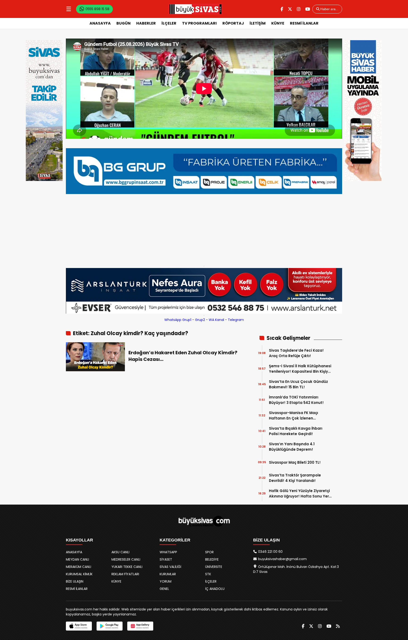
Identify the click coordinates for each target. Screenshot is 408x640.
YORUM (165, 581)
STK (208, 574)
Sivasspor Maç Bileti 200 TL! (295, 462)
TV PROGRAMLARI (199, 23)
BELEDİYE (212, 559)
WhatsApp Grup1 (177, 319)
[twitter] (290, 9)
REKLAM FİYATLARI (125, 574)
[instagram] (299, 9)
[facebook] (281, 9)
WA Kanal (216, 319)
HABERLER (146, 23)
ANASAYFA (100, 23)
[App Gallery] (140, 626)
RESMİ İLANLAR (304, 23)
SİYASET (166, 559)
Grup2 (200, 319)
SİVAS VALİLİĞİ (170, 566)
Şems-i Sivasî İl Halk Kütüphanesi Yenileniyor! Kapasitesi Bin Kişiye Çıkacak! (300, 368)
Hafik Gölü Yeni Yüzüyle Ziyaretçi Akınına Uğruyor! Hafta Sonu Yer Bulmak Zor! (299, 493)
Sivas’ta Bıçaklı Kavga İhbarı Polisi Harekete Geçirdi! (295, 431)
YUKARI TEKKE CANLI (126, 566)
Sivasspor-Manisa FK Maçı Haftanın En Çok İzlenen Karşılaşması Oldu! (293, 415)
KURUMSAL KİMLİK (79, 574)
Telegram (236, 319)
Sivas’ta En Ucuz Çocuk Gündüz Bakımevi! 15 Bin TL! (298, 384)
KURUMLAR (168, 574)
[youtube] (307, 9)
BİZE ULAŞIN (74, 581)
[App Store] (79, 626)
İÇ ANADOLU (215, 588)
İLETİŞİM (258, 23)
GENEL (164, 588)
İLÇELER (169, 23)
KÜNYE (277, 23)
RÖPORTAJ (233, 23)
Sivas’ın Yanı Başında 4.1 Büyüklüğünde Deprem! (291, 446)
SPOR (209, 552)
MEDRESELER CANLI (125, 559)
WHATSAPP (168, 552)
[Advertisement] (204, 229)
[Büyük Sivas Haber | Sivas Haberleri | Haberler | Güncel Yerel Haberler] (195, 9)
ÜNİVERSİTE (213, 566)
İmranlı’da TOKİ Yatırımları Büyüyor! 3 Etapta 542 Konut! (296, 400)
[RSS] (338, 626)
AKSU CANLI (120, 552)
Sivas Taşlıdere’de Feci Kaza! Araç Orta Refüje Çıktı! (296, 353)
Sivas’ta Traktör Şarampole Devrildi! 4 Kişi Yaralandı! (295, 478)
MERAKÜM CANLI (78, 566)
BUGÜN (123, 23)
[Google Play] (110, 626)
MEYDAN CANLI (77, 559)
